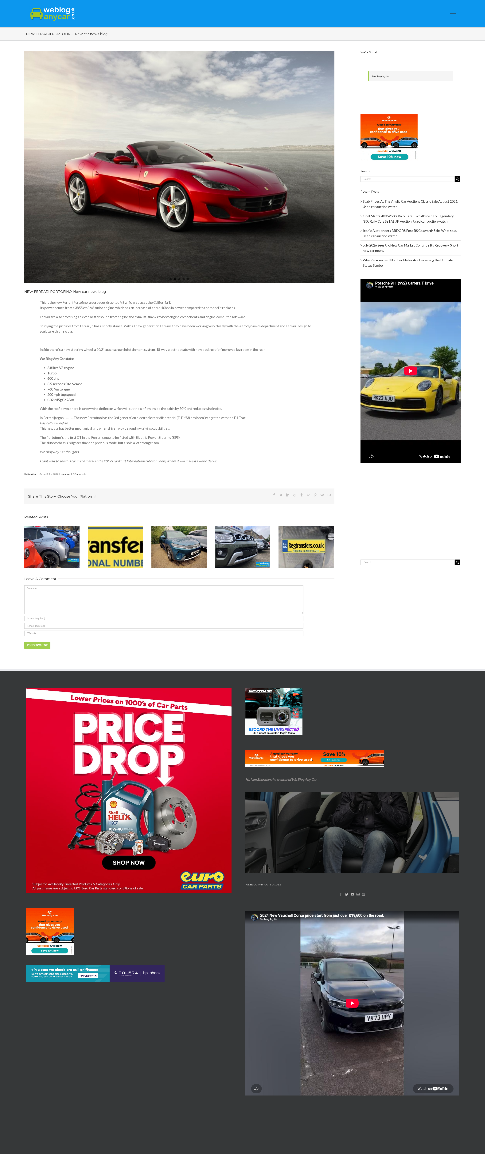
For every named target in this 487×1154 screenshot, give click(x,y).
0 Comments (79, 474)
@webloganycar (380, 76)
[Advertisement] (410, 519)
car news (65, 474)
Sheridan (32, 474)
